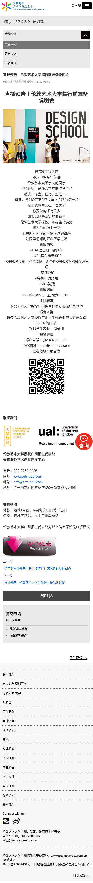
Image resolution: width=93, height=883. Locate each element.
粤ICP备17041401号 (16, 864)
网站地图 (9, 860)
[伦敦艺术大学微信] (4, 822)
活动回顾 (9, 758)
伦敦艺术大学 (12, 693)
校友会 (7, 702)
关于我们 (9, 674)
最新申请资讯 (19, 629)
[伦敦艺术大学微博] (15, 822)
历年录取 (9, 711)
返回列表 (46, 596)
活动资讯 (20, 21)
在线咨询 (9, 795)
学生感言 (9, 767)
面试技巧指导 (19, 635)
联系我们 (9, 804)
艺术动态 (11, 54)
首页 (5, 21)
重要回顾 (11, 63)
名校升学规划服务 (15, 684)
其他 (6, 739)
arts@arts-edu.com (55, 346)
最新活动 (11, 45)
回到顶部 (76, 657)
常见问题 (9, 786)
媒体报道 (9, 748)
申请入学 (9, 721)
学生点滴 (9, 776)
